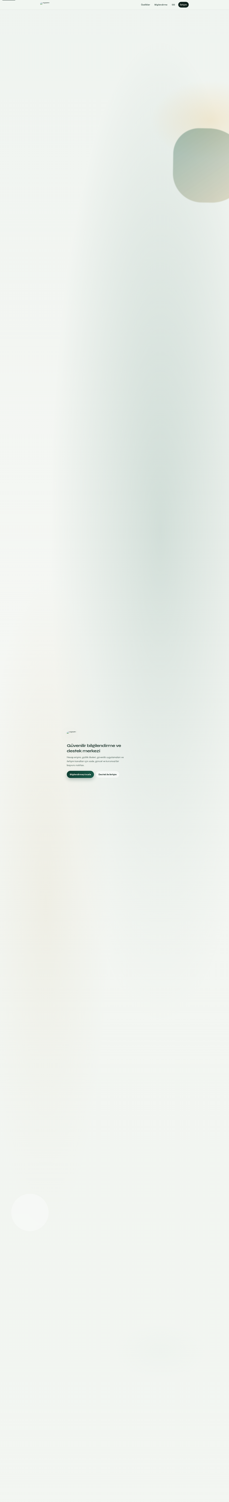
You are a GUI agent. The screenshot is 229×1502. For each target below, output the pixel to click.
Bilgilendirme (161, 4)
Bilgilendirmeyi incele (80, 774)
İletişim (183, 4)
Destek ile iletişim (108, 774)
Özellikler (145, 4)
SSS (173, 4)
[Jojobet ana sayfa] (51, 4)
